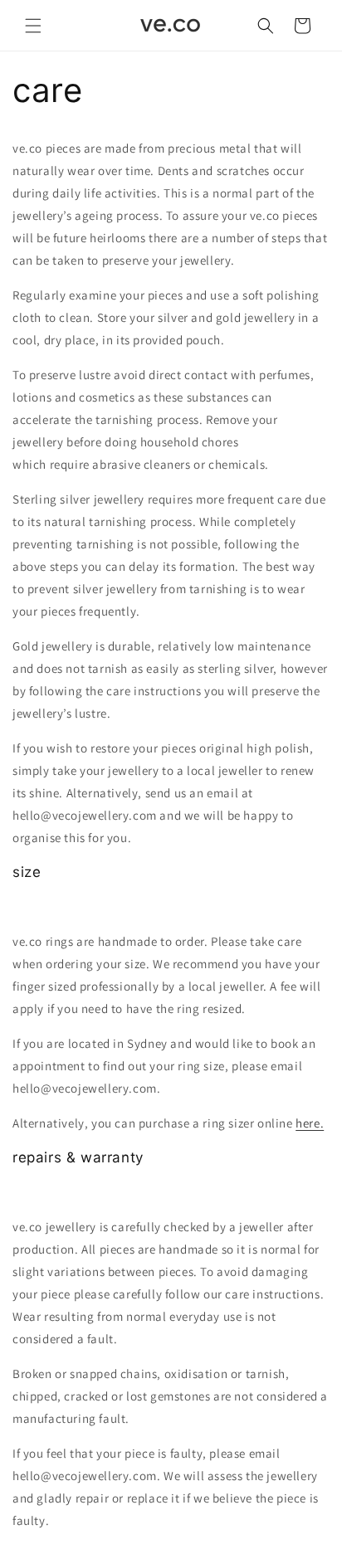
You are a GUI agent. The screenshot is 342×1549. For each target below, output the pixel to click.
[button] (33, 25)
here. (310, 1123)
